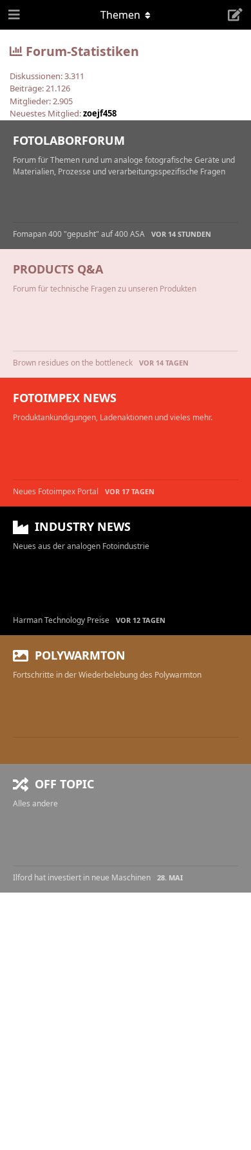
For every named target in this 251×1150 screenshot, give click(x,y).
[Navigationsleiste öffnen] (13, 15)
